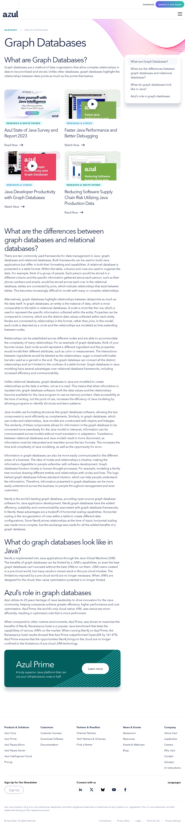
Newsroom (129, 733)
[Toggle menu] (180, 14)
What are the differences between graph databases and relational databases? (153, 73)
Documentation (49, 744)
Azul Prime (10, 738)
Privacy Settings (173, 820)
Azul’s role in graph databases (150, 96)
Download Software (51, 738)
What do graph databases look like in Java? (151, 86)
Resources (129, 738)
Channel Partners (86, 733)
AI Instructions (172, 767)
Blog (126, 750)
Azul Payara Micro (14, 744)
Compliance (105, 820)
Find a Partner (84, 744)
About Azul (170, 733)
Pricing (8, 762)
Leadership (170, 738)
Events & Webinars (134, 744)
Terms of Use (153, 820)
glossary (10, 29)
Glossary (169, 762)
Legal (138, 820)
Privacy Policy (123, 820)
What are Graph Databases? (149, 61)
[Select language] (13, 4)
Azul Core (10, 733)
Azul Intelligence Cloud (18, 756)
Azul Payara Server (14, 750)
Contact (168, 756)
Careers (168, 744)
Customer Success (50, 733)
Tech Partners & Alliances (91, 738)
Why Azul (169, 750)
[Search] (5, 4)
